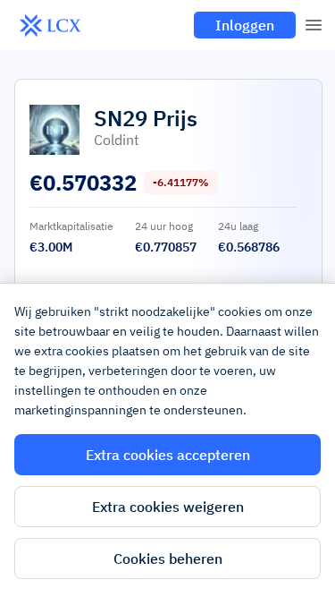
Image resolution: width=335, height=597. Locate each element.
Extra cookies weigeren (168, 507)
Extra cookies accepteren (168, 455)
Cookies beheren (167, 558)
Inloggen (244, 25)
